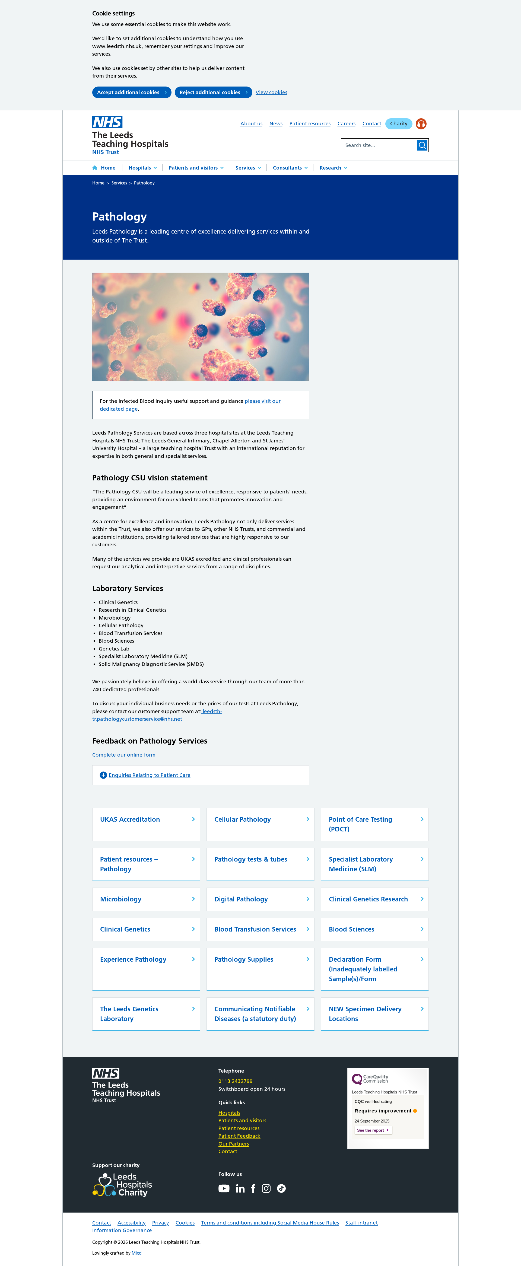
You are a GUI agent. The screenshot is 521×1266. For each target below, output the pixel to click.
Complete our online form (123, 755)
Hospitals (140, 168)
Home (108, 168)
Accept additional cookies (128, 92)
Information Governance (122, 1230)
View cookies (271, 92)
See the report (370, 1130)
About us (251, 123)
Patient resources (310, 123)
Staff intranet (361, 1223)
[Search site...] (378, 145)
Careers (346, 123)
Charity (399, 123)
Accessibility (131, 1223)
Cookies (185, 1223)
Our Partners (233, 1144)
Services (245, 168)
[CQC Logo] (370, 1084)
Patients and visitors (193, 168)
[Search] (422, 145)
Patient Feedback (239, 1136)
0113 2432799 (235, 1081)
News (275, 123)
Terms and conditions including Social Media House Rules (270, 1223)
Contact (372, 123)
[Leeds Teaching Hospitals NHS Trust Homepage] (130, 135)
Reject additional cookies (210, 92)
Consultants (287, 168)
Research (330, 168)
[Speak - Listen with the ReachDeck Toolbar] (421, 123)
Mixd (137, 1253)
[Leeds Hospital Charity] (131, 1185)
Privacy (160, 1223)
